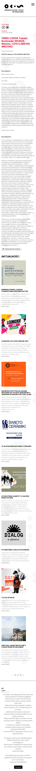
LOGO (3, 690)
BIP (3, 688)
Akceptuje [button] (18, 767)
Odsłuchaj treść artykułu (12, 249)
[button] (33, 21)
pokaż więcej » (6, 306)
